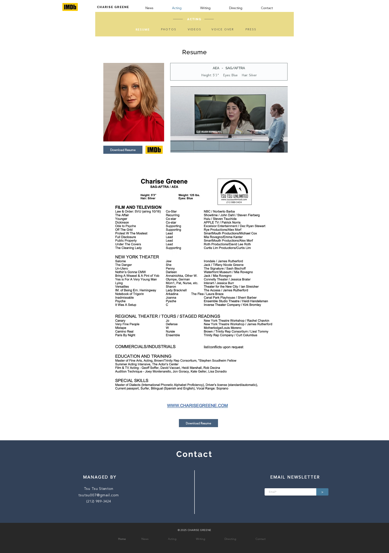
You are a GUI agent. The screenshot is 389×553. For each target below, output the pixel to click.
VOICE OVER (223, 29)
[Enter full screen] (282, 147)
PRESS (251, 29)
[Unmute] (182, 147)
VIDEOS (194, 29)
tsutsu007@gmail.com (98, 495)
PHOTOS (168, 29)
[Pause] (175, 147)
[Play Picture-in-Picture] (275, 147)
